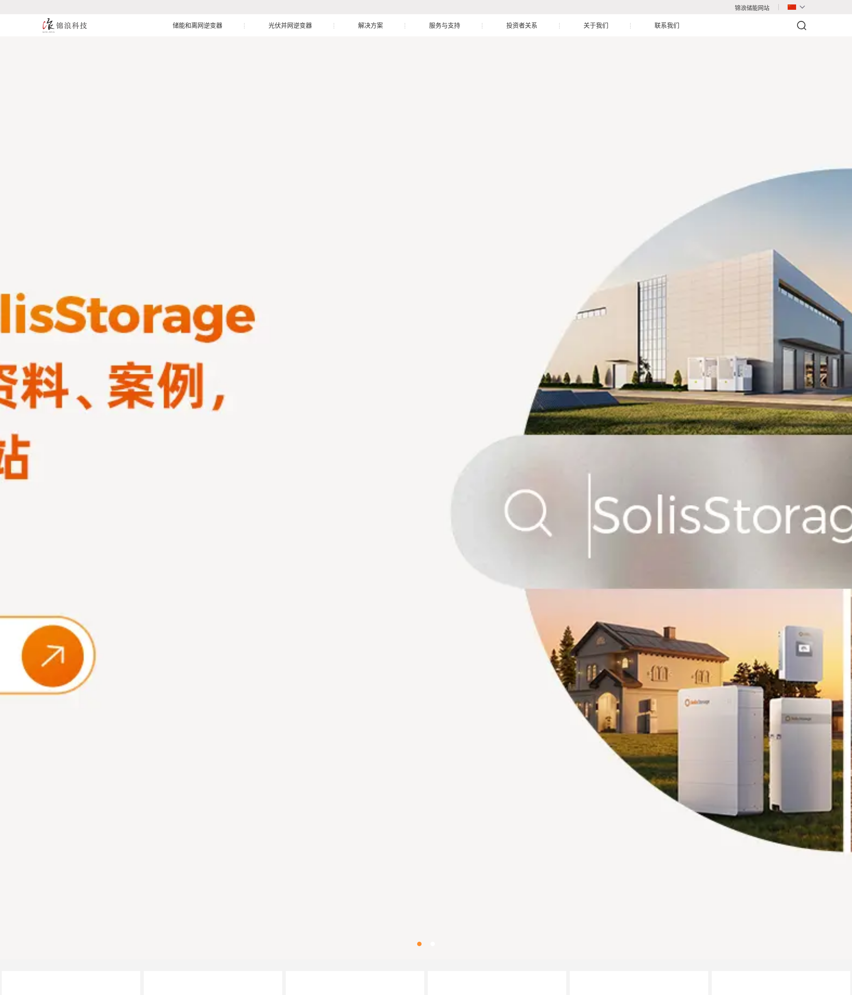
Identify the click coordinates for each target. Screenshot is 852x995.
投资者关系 (521, 25)
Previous (17, 487)
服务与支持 (444, 25)
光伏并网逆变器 (290, 25)
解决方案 (370, 25)
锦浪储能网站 (752, 7)
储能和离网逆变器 (197, 25)
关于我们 (596, 25)
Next (834, 487)
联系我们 (667, 25)
